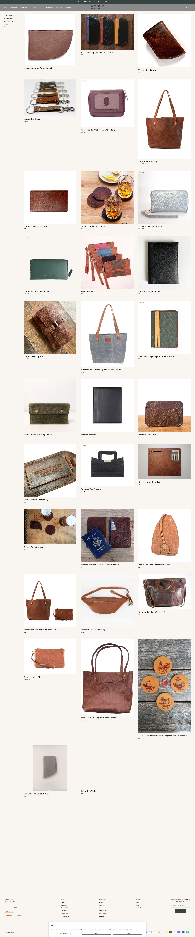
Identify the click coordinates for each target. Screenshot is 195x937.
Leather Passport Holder (149, 291)
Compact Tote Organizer (92, 489)
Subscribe (180, 911)
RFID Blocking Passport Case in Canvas (156, 356)
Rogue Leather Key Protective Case (154, 564)
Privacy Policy (102, 910)
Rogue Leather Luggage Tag (36, 499)
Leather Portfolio (88, 434)
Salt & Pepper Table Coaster (36, 870)
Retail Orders (64, 910)
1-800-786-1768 (9, 912)
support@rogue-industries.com (13, 915)
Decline (128, 933)
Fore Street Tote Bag (147, 161)
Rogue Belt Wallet (89, 791)
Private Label (64, 913)
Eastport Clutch (88, 291)
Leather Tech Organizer (34, 356)
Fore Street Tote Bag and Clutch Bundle (41, 630)
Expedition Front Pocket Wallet (38, 68)
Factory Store (102, 913)
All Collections (65, 916)
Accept (97, 933)
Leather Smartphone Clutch (36, 291)
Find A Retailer (65, 908)
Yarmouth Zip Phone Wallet (151, 226)
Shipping (100, 908)
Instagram (138, 902)
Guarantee (101, 905)
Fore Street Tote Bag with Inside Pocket (98, 717)
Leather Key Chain (32, 119)
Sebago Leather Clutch (34, 677)
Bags (5, 27)
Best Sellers (13, 7)
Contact (63, 902)
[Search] (187, 7)
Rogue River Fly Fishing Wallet (38, 434)
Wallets (6, 24)
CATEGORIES (8, 15)
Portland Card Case (147, 434)
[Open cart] (190, 7)
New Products (24, 7)
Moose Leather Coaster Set (93, 226)
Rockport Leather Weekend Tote (153, 612)
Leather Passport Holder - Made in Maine (100, 564)
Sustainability (69, 7)
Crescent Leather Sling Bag (93, 630)
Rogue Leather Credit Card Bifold (153, 818)
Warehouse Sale (48, 7)
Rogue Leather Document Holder (96, 877)
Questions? (64, 905)
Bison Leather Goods (9, 21)
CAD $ (7, 928)
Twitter (137, 905)
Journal (138, 899)
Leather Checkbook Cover (35, 226)
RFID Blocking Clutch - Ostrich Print (97, 52)
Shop (5, 7)
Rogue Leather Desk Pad (149, 482)
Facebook (138, 908)
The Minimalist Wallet (148, 70)
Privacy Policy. (128, 929)
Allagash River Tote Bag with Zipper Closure (101, 369)
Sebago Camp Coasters (34, 547)
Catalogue (101, 916)
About (62, 899)
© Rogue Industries (10, 932)
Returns (100, 902)
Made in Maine (36, 7)
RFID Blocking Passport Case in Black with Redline (161, 883)
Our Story (59, 7)
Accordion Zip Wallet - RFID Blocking (98, 130)
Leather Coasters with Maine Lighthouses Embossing (162, 736)
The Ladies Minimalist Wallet (37, 794)
